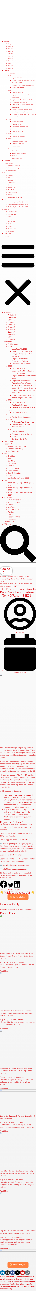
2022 (9, 134)
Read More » (5, 971)
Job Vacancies (12, 170)
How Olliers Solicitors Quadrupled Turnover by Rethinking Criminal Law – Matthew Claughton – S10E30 (17, 1173)
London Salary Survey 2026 (15, 197)
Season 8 (10, 51)
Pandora (10, 224)
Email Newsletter (12, 211)
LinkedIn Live (7, 233)
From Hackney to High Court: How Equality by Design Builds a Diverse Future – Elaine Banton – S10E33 (17, 956)
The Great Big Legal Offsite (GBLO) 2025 (18, 204)
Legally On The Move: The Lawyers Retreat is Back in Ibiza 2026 (22, 353)
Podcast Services (8, 163)
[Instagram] (7, 1272)
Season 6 (10, 56)
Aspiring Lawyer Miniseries (19, 153)
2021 (9, 138)
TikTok (2, 836)
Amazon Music (12, 221)
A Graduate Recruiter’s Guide (19, 141)
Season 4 (10, 61)
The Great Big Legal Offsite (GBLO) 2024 (18, 207)
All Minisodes (11, 73)
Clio (12, 859)
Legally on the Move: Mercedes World (22, 100)
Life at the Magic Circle (18, 143)
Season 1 (10, 68)
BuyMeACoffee (23, 840)
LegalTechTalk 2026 (17, 78)
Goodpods (11, 231)
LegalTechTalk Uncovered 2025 (20, 102)
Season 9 (10, 48)
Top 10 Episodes (12, 192)
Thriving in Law (16, 146)
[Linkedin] (2, 1272)
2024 (9, 119)
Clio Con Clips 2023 (17, 131)
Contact (10, 185)
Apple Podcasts (12, 214)
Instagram (21, 833)
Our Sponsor (11, 182)
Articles (10, 194)
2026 (9, 75)
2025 (9, 90)
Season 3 (10, 63)
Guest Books (11, 190)
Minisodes (7, 70)
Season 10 (10, 46)
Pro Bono (14, 155)
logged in (13, 909)
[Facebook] (12, 1272)
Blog (9, 177)
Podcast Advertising (13, 168)
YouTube (10, 219)
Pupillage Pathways (17, 124)
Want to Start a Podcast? (14, 165)
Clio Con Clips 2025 (17, 92)
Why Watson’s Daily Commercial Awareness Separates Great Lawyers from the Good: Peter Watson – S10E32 (16, 1013)
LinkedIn (29, 833)
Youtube (12, 836)
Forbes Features (16, 151)
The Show (10, 175)
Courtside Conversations (18, 87)
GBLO (5, 199)
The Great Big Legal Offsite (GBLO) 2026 (18, 202)
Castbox (10, 226)
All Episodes (11, 44)
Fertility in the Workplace (18, 136)
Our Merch (10, 180)
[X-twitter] (17, 1272)
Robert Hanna (12, 750)
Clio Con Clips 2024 (17, 121)
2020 (9, 148)
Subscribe (6, 209)
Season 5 (10, 58)
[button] (18, 274)
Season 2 (10, 65)
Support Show (12, 187)
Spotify (10, 216)
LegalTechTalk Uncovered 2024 (20, 126)
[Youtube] (22, 1272)
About (5, 173)
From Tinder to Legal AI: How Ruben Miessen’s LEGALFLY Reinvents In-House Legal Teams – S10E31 (16, 1070)
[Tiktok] (27, 1272)
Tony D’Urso (30, 750)
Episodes (6, 41)
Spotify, (11, 827)
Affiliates (6, 236)
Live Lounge (7, 160)
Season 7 (10, 53)
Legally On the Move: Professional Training (23, 85)
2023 (9, 129)
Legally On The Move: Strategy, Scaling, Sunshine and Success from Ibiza (24, 390)
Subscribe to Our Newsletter (10, 855)
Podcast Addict (12, 228)
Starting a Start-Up (17, 158)
